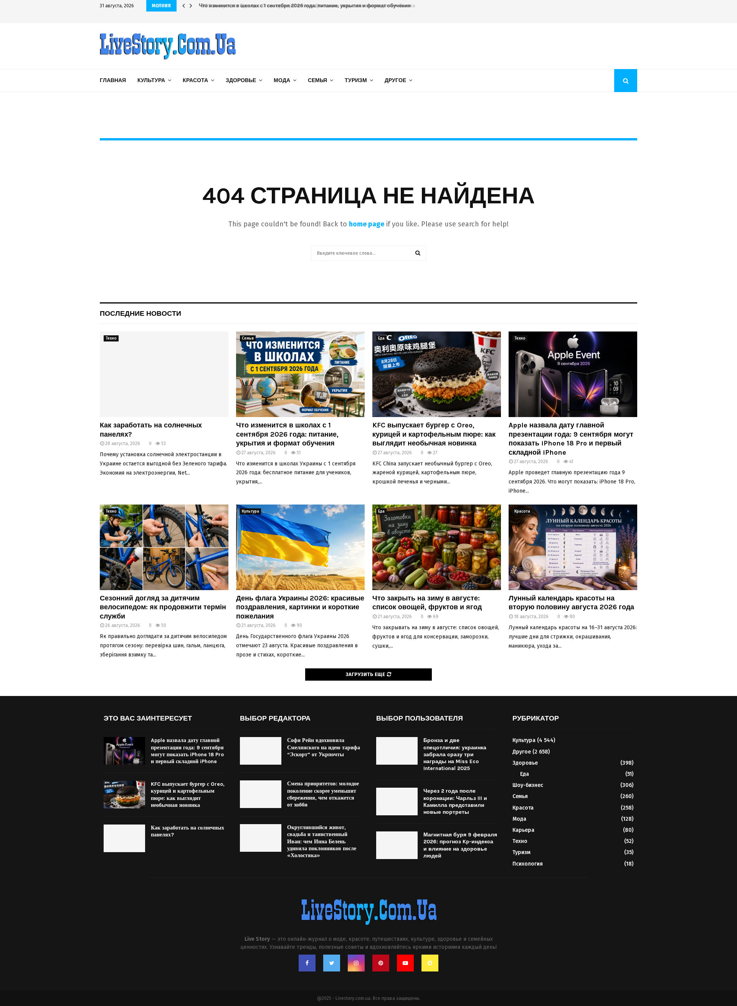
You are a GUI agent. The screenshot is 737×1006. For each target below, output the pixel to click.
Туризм (356, 80)
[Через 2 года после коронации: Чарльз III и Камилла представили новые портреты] (397, 801)
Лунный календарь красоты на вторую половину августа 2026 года (571, 602)
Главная (113, 80)
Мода (282, 80)
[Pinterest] (380, 963)
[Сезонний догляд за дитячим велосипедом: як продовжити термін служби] (164, 547)
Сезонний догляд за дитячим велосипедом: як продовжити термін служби (163, 607)
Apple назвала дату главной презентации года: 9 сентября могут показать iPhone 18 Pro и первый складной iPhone (571, 438)
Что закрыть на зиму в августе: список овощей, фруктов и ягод (427, 602)
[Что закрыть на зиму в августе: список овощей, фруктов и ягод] (436, 547)
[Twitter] (331, 963)
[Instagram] (356, 963)
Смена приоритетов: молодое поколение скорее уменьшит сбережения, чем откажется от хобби (323, 794)
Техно (111, 338)
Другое (395, 80)
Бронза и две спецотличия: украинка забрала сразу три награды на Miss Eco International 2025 (454, 754)
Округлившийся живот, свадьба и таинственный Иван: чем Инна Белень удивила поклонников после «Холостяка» (321, 841)
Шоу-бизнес (527, 785)
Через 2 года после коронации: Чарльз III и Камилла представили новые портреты (455, 801)
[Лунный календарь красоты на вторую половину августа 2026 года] (573, 547)
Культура (151, 80)
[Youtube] (405, 963)
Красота (195, 80)
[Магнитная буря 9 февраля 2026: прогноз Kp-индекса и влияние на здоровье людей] (397, 845)
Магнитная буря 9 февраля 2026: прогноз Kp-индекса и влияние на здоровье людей (460, 845)
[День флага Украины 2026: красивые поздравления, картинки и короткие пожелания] (300, 547)
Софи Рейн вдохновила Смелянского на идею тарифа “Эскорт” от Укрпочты (323, 747)
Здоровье (241, 80)
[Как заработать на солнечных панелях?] (164, 374)
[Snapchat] (429, 963)
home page (366, 224)
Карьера (523, 830)
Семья (317, 80)
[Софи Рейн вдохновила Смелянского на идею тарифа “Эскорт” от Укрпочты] (260, 751)
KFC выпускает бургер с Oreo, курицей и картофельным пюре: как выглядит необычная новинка (317, 5)
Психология (527, 864)
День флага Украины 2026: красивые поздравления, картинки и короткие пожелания (300, 607)
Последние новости (140, 313)
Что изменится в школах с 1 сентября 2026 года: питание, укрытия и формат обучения (287, 434)
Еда (381, 338)
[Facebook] (307, 963)
